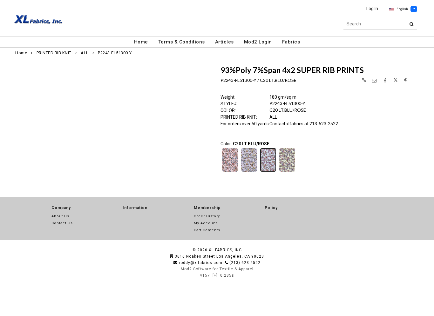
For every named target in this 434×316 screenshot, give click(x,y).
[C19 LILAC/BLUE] (249, 171)
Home (141, 42)
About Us (60, 216)
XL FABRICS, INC (225, 250)
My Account (205, 223)
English (402, 9)
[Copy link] (364, 80)
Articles (224, 42)
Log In (372, 8)
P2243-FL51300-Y (115, 52)
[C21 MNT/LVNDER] (287, 171)
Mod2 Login (258, 42)
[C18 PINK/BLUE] (230, 171)
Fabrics (291, 42)
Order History (207, 216)
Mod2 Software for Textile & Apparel (217, 269)
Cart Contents (207, 230)
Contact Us (62, 223)
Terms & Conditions (181, 42)
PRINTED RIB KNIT (54, 52)
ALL (85, 52)
